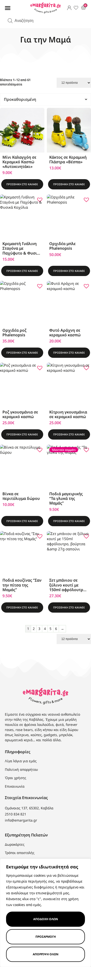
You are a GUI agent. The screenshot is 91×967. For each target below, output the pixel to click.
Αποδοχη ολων (45, 919)
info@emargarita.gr (21, 820)
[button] (7, 8)
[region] (45, 913)
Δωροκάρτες (15, 844)
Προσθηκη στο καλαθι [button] (22, 184)
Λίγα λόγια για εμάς (21, 761)
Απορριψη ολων (45, 954)
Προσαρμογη (45, 937)
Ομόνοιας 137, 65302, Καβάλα (29, 808)
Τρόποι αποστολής (19, 853)
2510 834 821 (15, 814)
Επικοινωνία (15, 786)
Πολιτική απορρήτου (21, 769)
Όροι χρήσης (15, 778)
